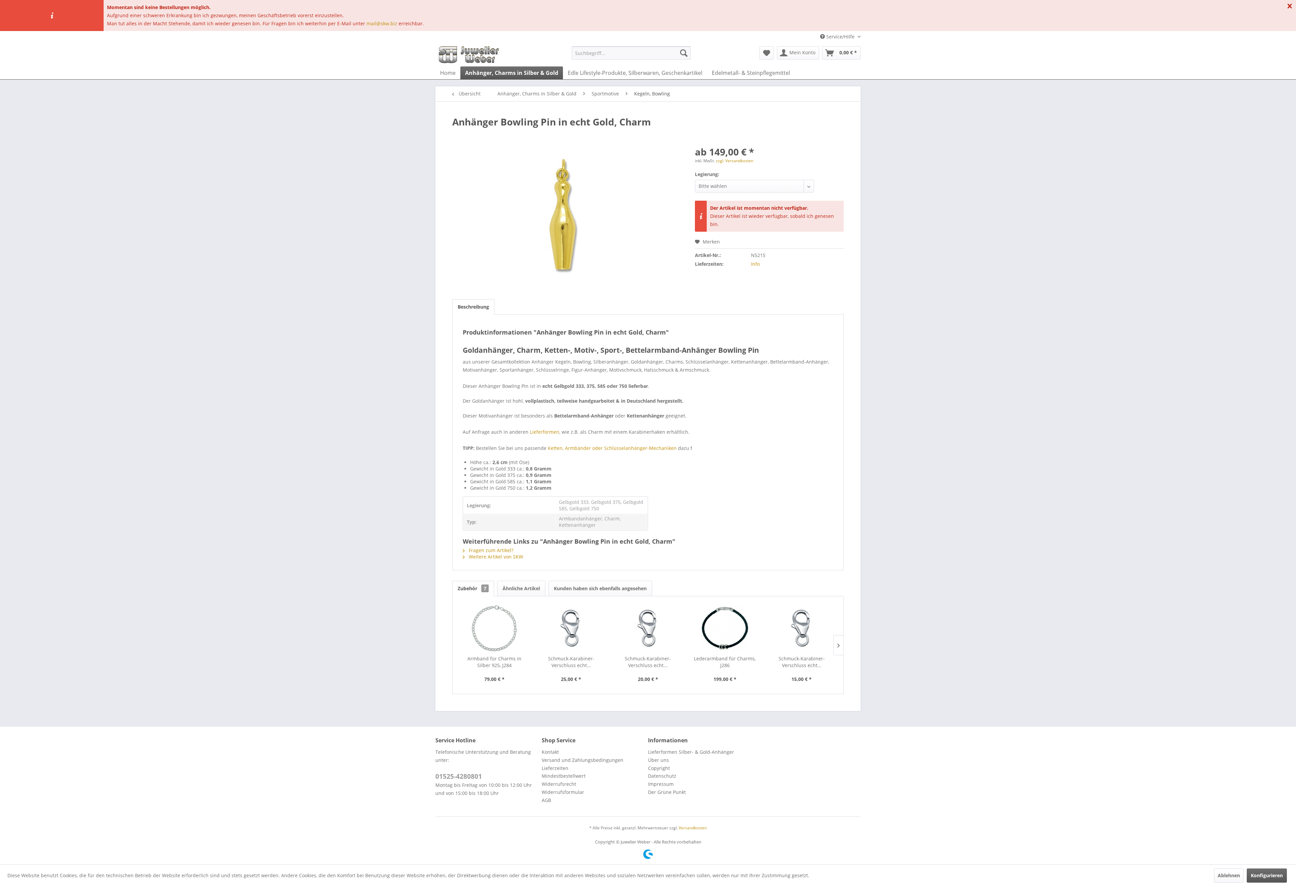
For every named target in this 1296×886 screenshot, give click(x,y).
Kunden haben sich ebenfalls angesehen (600, 588)
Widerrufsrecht (559, 784)
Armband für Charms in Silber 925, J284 (494, 661)
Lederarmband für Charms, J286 (725, 661)
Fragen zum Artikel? (490, 550)
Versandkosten (693, 828)
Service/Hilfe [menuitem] (840, 36)
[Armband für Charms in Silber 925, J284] (494, 628)
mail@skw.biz (382, 23)
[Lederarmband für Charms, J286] (725, 628)
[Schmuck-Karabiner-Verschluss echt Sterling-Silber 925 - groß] (571, 628)
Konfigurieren (1267, 875)
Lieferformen (544, 432)
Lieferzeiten (555, 768)
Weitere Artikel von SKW (495, 556)
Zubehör (472, 588)
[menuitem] (631, 53)
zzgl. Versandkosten (734, 161)
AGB (546, 800)
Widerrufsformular (563, 792)
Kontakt (550, 752)
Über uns (658, 760)
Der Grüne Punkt (667, 792)
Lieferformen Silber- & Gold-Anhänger (691, 752)
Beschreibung (473, 307)
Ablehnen (1229, 875)
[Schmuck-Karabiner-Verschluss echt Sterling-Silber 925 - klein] (801, 628)
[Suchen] (684, 53)
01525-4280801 (458, 776)
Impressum (661, 784)
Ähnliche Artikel (521, 588)
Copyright (659, 768)
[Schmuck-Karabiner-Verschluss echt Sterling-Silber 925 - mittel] (648, 628)
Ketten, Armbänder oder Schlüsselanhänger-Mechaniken (612, 448)
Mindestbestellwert (564, 776)
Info (755, 264)
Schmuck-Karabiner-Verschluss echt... (571, 661)
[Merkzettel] (766, 53)
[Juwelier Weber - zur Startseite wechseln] (470, 54)
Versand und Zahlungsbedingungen (582, 760)
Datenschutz (662, 776)
